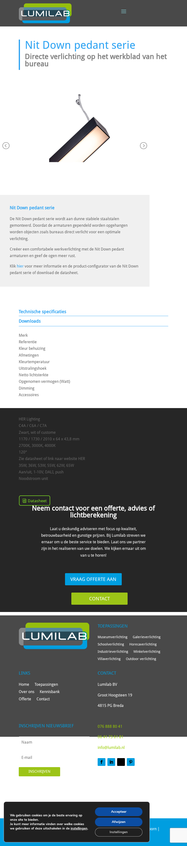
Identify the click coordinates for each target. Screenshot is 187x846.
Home (24, 685)
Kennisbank (50, 692)
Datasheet (37, 500)
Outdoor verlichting (141, 659)
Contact (43, 699)
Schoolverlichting (111, 644)
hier (20, 266)
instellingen (79, 828)
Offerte (25, 699)
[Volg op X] (121, 762)
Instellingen (119, 832)
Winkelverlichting (146, 651)
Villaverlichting (109, 659)
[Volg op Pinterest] (131, 762)
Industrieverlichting (113, 651)
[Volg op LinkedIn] (111, 762)
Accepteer (118, 811)
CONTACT (99, 599)
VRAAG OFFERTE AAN (93, 579)
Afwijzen (118, 822)
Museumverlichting (112, 637)
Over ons (26, 692)
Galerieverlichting (146, 637)
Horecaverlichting (143, 644)
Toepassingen (46, 685)
